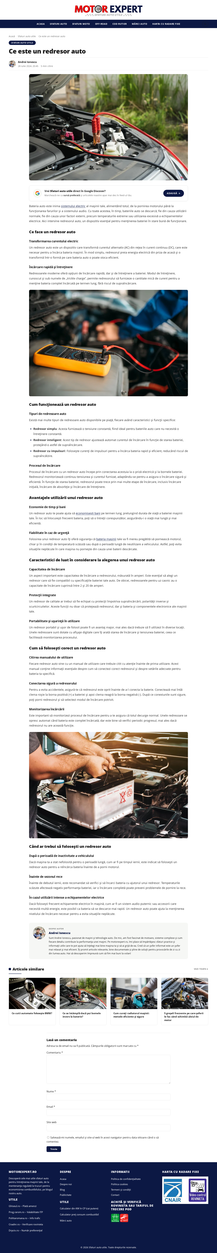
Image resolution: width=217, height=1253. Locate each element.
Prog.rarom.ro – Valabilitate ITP (26, 1212)
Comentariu (55, 1052)
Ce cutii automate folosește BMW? (32, 1013)
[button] (205, 24)
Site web (52, 1122)
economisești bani (88, 513)
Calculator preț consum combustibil (79, 1214)
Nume (51, 1091)
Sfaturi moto (81, 23)
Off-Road (101, 23)
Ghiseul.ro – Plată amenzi (23, 1206)
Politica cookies (119, 1184)
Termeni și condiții (121, 1189)
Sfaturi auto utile (27, 36)
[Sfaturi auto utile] (108, 10)
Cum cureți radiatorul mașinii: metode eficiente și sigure (131, 1015)
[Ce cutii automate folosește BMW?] (32, 993)
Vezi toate (200, 969)
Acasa (41, 23)
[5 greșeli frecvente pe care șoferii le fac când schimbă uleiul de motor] (184, 993)
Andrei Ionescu (27, 62)
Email (51, 1106)
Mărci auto (139, 23)
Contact (115, 1194)
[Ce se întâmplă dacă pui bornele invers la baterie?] (83, 993)
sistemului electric (73, 206)
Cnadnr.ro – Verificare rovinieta (26, 1224)
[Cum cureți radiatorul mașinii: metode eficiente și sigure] (134, 993)
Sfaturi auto (58, 23)
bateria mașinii (106, 539)
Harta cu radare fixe (166, 23)
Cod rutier (119, 23)
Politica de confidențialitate (126, 1179)
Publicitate (65, 1194)
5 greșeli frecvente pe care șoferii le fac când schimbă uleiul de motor (184, 1017)
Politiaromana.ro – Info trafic (24, 1218)
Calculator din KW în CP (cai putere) (79, 1208)
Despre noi (66, 1184)
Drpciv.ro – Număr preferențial (25, 1230)
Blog (62, 1189)
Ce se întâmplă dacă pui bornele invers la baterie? (82, 1015)
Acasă (12, 36)
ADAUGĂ (173, 193)
